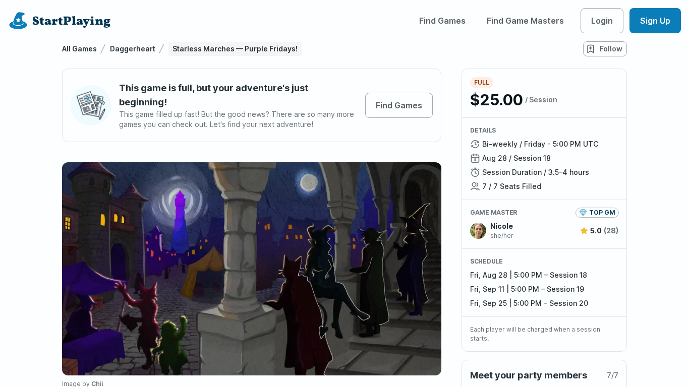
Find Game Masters (525, 21)
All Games (79, 48)
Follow (611, 48)
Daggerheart (132, 48)
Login (602, 21)
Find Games (442, 21)
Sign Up (655, 21)
